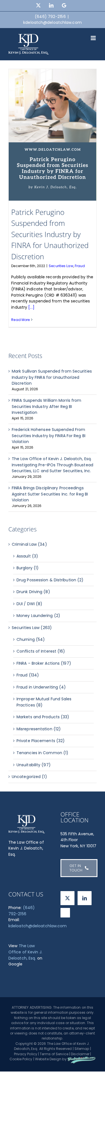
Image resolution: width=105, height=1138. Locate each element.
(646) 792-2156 (21, 911)
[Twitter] (67, 898)
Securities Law (61, 265)
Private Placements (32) (41, 741)
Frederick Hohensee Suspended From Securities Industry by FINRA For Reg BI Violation (48, 435)
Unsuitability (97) (34, 765)
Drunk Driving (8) (33, 592)
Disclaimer (80, 1054)
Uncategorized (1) (29, 776)
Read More (20, 319)
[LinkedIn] (85, 898)
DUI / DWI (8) (29, 604)
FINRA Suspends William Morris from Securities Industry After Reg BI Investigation (46, 406)
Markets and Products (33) (43, 717)
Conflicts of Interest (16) (41, 651)
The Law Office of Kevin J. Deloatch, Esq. (25, 952)
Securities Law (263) (32, 627)
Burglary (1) (28, 568)
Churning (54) (31, 639)
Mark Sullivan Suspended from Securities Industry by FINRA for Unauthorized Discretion (52, 377)
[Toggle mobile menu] (94, 38)
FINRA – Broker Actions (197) (44, 663)
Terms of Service (54, 1054)
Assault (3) (27, 556)
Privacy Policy (25, 1054)
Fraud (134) (28, 675)
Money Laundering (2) (38, 615)
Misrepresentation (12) (39, 729)
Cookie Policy (21, 1059)
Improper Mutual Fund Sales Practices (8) (44, 702)
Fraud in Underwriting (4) (41, 687)
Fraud (80, 265)
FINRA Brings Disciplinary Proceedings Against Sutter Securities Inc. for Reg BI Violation (50, 494)
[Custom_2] (65, 912)
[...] (31, 307)
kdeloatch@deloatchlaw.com (52, 22)
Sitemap (81, 1048)
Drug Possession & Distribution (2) (50, 580)
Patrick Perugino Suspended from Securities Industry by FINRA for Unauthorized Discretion (49, 234)
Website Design (48, 1059)
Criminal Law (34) (29, 544)
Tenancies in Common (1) (42, 753)
